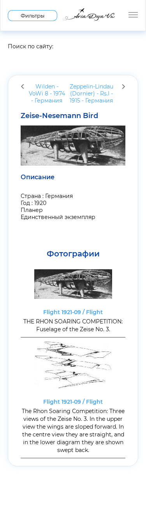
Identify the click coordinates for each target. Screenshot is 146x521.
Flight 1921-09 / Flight (73, 312)
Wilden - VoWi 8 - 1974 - (47, 93)
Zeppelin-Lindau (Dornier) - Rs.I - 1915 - (91, 93)
